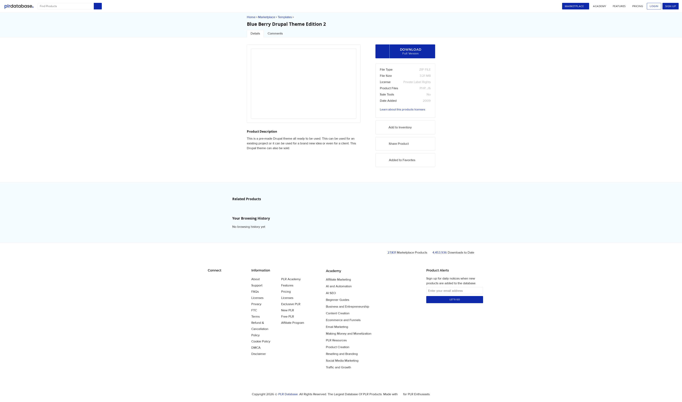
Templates (285, 17)
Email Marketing (337, 327)
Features (619, 6)
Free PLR (287, 317)
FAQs (255, 292)
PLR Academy (291, 279)
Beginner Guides (337, 300)
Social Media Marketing (342, 361)
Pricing (637, 6)
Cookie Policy (260, 341)
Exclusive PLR (290, 304)
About (255, 279)
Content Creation (338, 313)
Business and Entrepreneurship (347, 307)
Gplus (227, 279)
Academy (599, 6)
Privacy (256, 304)
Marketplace (266, 17)
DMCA (256, 348)
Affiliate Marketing (338, 280)
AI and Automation (339, 286)
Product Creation (337, 347)
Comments (275, 33)
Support (256, 285)
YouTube (236, 279)
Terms (255, 317)
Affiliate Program (292, 323)
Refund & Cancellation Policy (259, 329)
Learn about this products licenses (402, 109)
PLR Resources (336, 340)
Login (654, 6)
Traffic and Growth (338, 367)
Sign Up (670, 6)
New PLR (287, 310)
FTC (254, 310)
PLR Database (18, 6)
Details (255, 33)
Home (251, 17)
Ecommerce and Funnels (343, 320)
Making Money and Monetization (348, 334)
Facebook (211, 279)
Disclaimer (258, 354)
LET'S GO (455, 299)
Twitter (219, 279)
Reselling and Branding (342, 354)
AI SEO (331, 293)
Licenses (257, 298)
